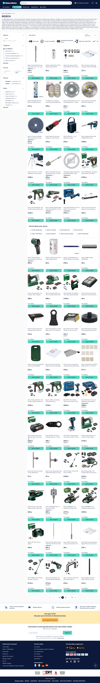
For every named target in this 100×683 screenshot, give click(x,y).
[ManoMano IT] (39, 665)
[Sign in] (92, 3)
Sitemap (27, 680)
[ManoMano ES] (47, 665)
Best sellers (37, 658)
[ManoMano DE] (43, 665)
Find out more (61, 638)
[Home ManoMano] (10, 3)
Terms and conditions (66, 680)
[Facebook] (71, 661)
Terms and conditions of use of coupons (13, 665)
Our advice (37, 647)
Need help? (6, 651)
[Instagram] (74, 661)
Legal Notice (33, 680)
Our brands (8, 13)
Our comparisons (38, 651)
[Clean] (70, 3)
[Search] (22, 3)
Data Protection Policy (44, 680)
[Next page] (75, 597)
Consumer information (79, 680)
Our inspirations (38, 656)
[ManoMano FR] (35, 665)
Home (3, 13)
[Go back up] (95, 666)
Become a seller (7, 658)
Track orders (6, 647)
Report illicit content (8, 656)
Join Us (4, 661)
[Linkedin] (67, 661)
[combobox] (90, 35)
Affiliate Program (7, 663)
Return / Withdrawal (8, 649)
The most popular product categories (44, 649)
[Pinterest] (78, 661)
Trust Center (55, 680)
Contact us (5, 654)
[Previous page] (50, 597)
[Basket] (96, 3)
